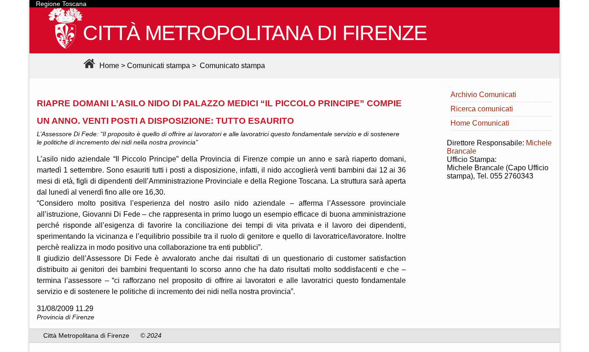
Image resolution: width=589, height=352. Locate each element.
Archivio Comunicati (483, 94)
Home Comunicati (479, 123)
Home (108, 65)
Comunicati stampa (158, 65)
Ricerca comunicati (481, 109)
